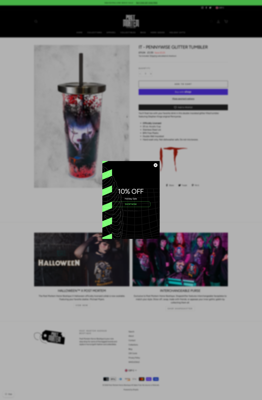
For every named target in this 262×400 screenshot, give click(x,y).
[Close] (155, 165)
